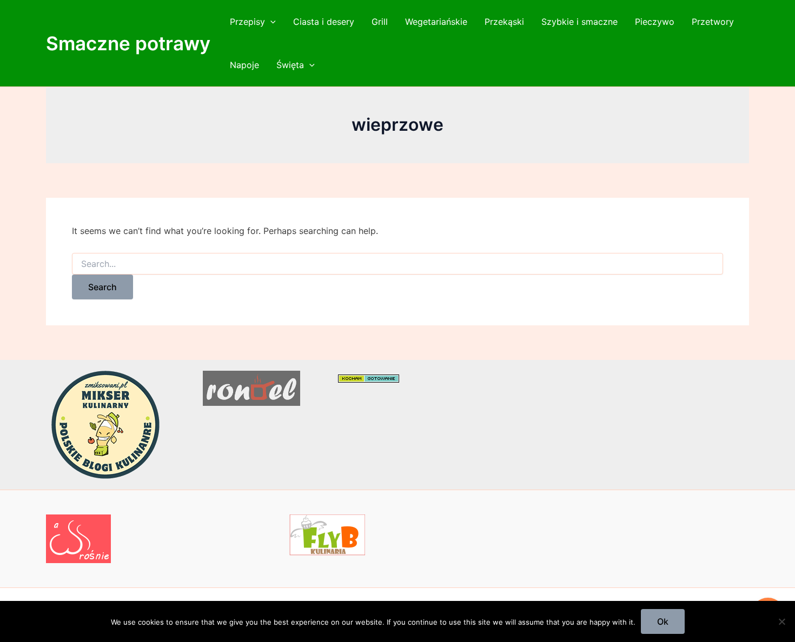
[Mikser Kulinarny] (105, 424)
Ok (662, 621)
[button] (270, 21)
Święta (290, 64)
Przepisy (247, 21)
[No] (781, 621)
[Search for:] (397, 264)
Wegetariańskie (436, 21)
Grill (380, 21)
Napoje (244, 64)
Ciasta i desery (323, 21)
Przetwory (713, 21)
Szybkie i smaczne (579, 21)
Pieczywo (654, 21)
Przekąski (504, 21)
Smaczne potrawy (128, 43)
